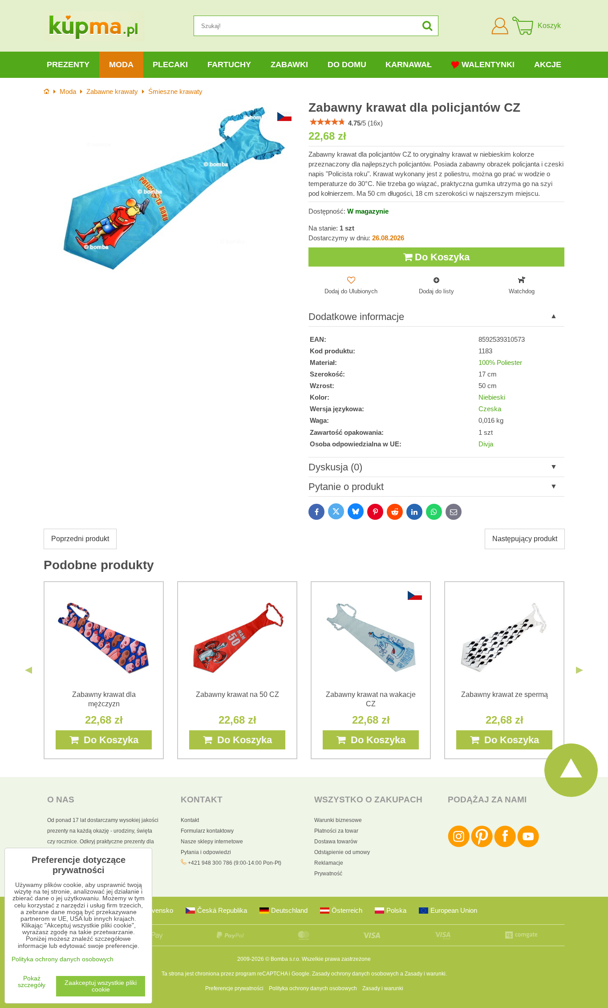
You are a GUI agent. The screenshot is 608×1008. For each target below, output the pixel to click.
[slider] (327, 121)
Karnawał (408, 64)
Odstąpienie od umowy (342, 852)
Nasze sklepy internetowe (212, 841)
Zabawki (289, 64)
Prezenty (68, 64)
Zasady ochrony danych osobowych (355, 974)
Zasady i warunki (425, 974)
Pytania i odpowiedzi (206, 852)
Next (579, 670)
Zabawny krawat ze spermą (504, 694)
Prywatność (328, 873)
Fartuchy (229, 64)
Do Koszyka (441, 257)
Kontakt (190, 820)
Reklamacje (328, 863)
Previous (28, 670)
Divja (485, 444)
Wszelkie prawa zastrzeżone (336, 959)
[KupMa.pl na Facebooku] (505, 845)
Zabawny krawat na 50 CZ (237, 694)
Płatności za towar (336, 831)
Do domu (347, 64)
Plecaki (170, 64)
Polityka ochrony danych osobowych (313, 988)
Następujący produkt (524, 538)
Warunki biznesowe (338, 820)
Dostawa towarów (335, 841)
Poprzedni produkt (80, 538)
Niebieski (491, 397)
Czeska (489, 409)
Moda (121, 64)
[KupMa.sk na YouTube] (528, 845)
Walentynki (488, 64)
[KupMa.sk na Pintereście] (482, 845)
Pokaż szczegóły (31, 981)
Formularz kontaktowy (207, 831)
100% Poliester (500, 362)
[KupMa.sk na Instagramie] (459, 845)
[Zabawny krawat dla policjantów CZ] (171, 188)
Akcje (547, 64)
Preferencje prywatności (234, 988)
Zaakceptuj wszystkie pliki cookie (101, 986)
